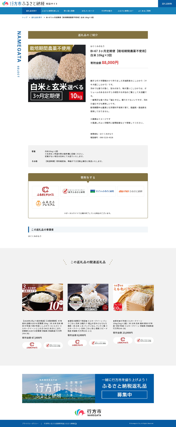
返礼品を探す (31, 11)
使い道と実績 (69, 11)
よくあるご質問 (144, 11)
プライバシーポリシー (30, 423)
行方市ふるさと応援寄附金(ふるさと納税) (59, 423)
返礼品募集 (167, 3)
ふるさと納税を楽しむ (50, 11)
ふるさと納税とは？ (126, 11)
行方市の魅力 (107, 11)
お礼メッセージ (88, 11)
